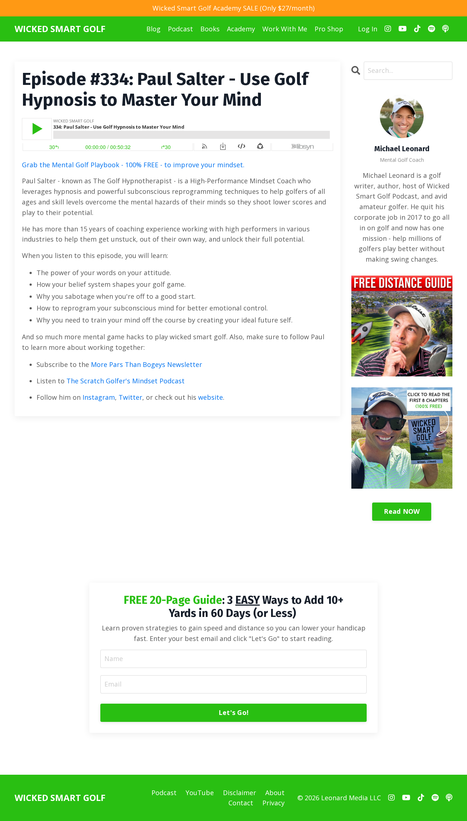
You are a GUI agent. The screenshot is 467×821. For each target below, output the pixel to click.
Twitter (130, 397)
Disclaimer (239, 792)
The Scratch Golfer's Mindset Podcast (125, 380)
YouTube (200, 792)
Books (210, 28)
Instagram (98, 397)
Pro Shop (328, 28)
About (275, 792)
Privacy (273, 802)
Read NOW (402, 511)
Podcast (180, 28)
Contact (240, 802)
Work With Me (284, 28)
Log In (367, 28)
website (210, 397)
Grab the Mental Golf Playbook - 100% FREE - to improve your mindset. (133, 164)
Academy (241, 28)
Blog (153, 28)
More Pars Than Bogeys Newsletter (146, 364)
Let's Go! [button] (233, 712)
